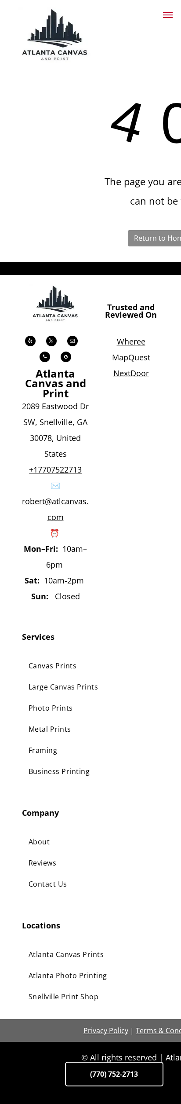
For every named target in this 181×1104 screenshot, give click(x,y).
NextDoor (131, 373)
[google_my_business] (66, 358)
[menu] (168, 15)
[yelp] (30, 342)
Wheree (131, 341)
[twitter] (51, 342)
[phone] (45, 358)
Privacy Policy (105, 1030)
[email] (72, 342)
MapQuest (131, 357)
